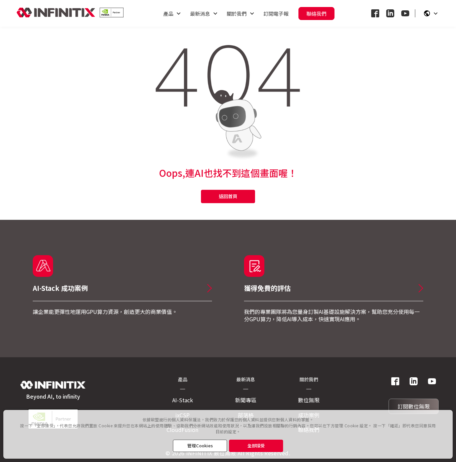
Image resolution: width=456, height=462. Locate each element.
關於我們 (237, 13)
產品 (168, 13)
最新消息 (200, 13)
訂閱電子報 (275, 13)
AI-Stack (182, 400)
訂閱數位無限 (414, 406)
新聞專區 (245, 400)
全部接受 (256, 445)
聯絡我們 (316, 13)
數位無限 (308, 400)
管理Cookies (200, 445)
